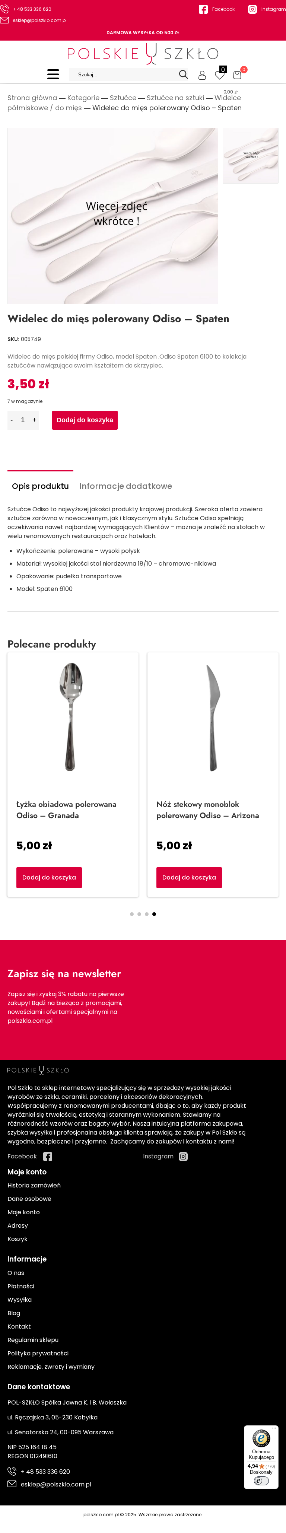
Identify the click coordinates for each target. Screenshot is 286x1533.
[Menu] (274, 1429)
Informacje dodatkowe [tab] (125, 486)
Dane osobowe (29, 1199)
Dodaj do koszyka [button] (189, 877)
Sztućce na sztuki (175, 97)
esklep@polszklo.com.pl (40, 20)
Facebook (223, 9)
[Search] (183, 74)
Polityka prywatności (38, 1353)
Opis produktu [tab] (40, 486)
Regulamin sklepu (32, 1340)
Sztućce (123, 97)
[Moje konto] (202, 74)
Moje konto (23, 1212)
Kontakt (19, 1326)
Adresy (17, 1225)
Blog (13, 1313)
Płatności (20, 1286)
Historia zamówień (34, 1185)
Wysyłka (19, 1299)
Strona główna (32, 97)
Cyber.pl (156, 1522)
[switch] (261, 1480)
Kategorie (83, 97)
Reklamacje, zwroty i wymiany (51, 1366)
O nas (15, 1273)
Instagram (273, 9)
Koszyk (17, 1239)
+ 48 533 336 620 (32, 9)
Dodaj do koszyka (85, 420)
